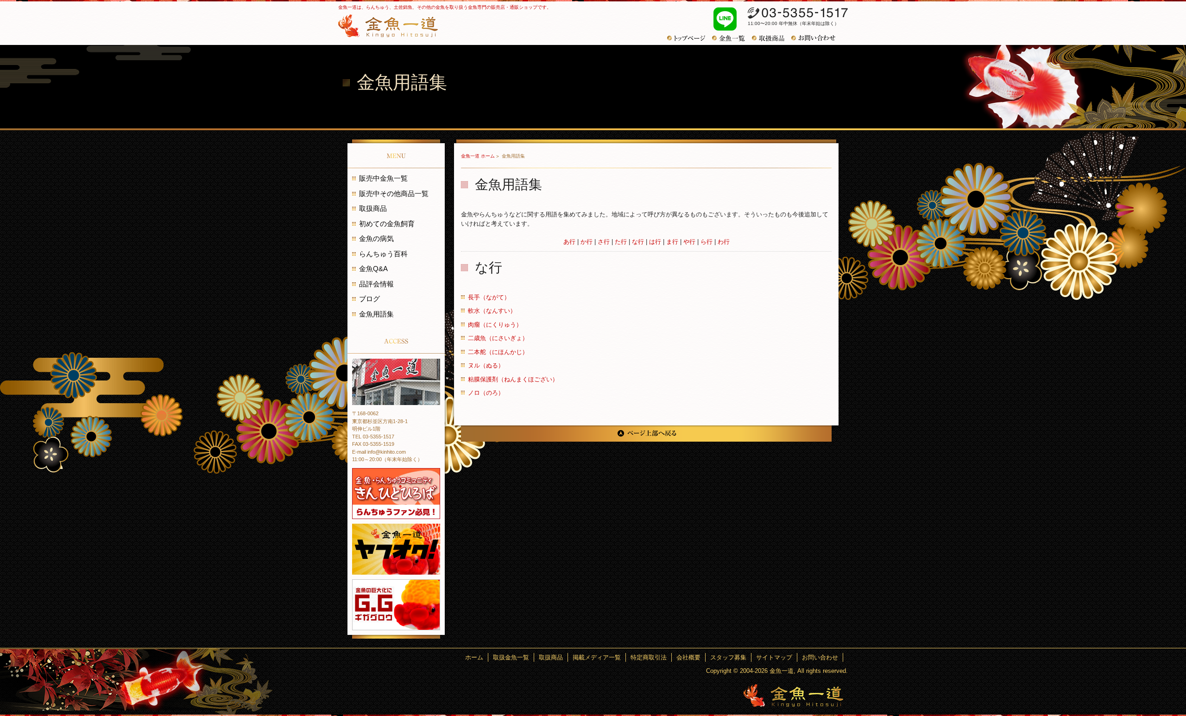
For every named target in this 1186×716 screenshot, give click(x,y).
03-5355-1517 (798, 13)
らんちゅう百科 (383, 254)
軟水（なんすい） (492, 310)
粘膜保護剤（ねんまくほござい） (513, 379)
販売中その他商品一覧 (394, 193)
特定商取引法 (649, 657)
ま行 (672, 241)
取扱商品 (771, 38)
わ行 (724, 241)
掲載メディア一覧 (597, 657)
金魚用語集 (376, 314)
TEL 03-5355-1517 (373, 436)
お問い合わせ (816, 38)
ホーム (474, 657)
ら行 (706, 241)
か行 (586, 241)
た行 (621, 241)
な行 (638, 241)
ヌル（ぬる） (486, 365)
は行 (655, 241)
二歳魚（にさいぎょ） (498, 338)
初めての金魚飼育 (387, 224)
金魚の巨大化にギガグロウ (396, 604)
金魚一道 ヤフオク (396, 549)
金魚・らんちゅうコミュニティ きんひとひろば (396, 493)
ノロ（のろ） (486, 392)
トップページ (689, 38)
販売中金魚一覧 (383, 178)
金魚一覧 (732, 38)
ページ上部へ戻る (646, 433)
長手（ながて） (489, 297)
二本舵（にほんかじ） (498, 351)
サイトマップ (774, 657)
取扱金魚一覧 (511, 657)
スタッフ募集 (728, 657)
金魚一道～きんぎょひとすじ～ (793, 695)
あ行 (569, 241)
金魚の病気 (376, 238)
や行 (689, 241)
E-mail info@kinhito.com (379, 452)
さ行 (604, 241)
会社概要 (688, 657)
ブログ (369, 299)
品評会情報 (376, 284)
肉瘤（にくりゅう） (495, 324)
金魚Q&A (373, 268)
